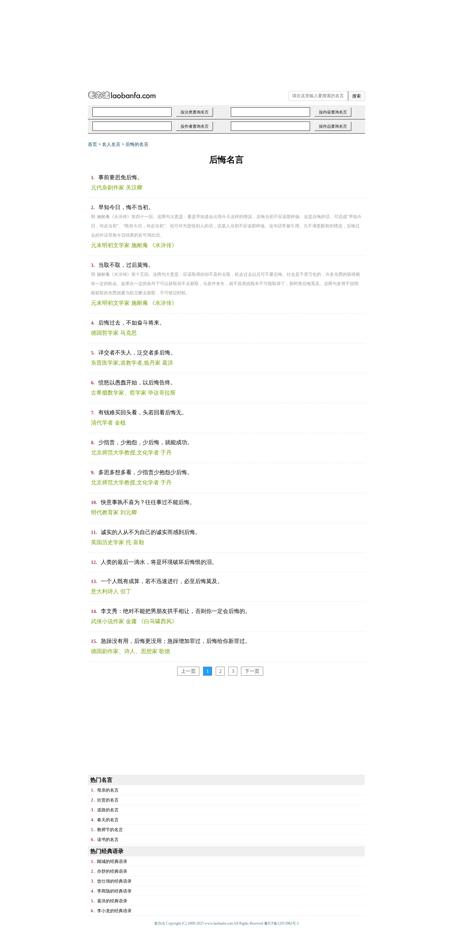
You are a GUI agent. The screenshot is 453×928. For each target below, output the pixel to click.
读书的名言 (108, 839)
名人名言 (111, 144)
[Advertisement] (185, 43)
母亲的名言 (108, 790)
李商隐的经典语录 (114, 891)
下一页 (252, 671)
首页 (92, 144)
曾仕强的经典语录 (114, 881)
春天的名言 (108, 820)
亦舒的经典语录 (112, 871)
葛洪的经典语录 (112, 901)
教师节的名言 (110, 829)
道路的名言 (108, 810)
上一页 (188, 671)
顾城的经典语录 (112, 861)
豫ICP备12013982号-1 (281, 923)
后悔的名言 (137, 144)
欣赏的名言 (108, 800)
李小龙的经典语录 (114, 911)
